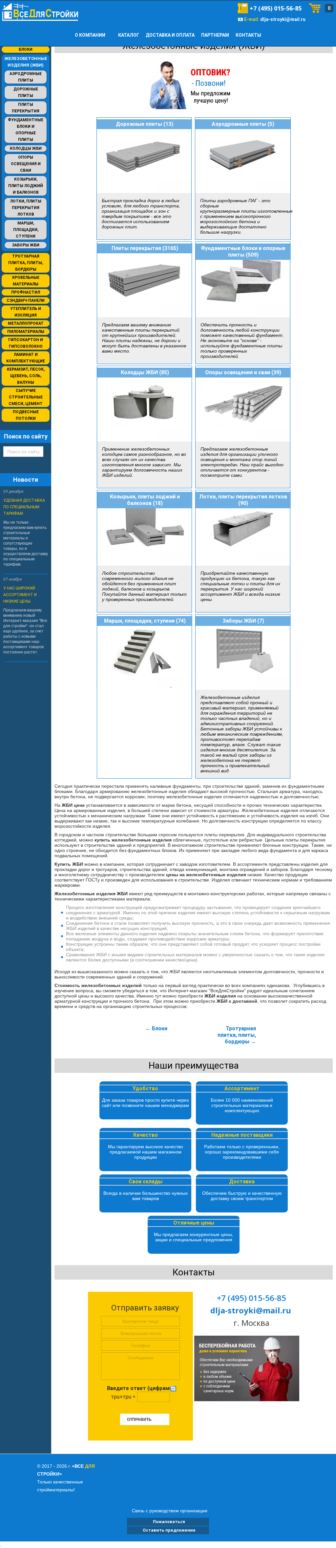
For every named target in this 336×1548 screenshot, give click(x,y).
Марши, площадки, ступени (25, 230)
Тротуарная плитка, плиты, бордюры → (237, 1035)
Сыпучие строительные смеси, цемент (26, 397)
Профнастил (25, 292)
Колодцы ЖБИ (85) (145, 372)
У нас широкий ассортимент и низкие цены (20, 595)
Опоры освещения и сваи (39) (243, 372)
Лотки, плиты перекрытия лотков (25, 208)
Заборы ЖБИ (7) (243, 621)
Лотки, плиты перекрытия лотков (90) (243, 499)
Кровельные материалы (25, 280)
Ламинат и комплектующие (25, 357)
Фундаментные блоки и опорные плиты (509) (243, 251)
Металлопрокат (26, 323)
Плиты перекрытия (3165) (145, 248)
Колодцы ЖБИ (26, 148)
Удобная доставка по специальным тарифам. (24, 507)
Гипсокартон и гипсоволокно (25, 343)
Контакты (248, 35)
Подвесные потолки (26, 415)
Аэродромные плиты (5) (243, 124)
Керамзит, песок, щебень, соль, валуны (26, 376)
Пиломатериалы (25, 331)
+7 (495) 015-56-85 (276, 8)
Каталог (128, 35)
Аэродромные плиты (26, 77)
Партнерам (215, 35)
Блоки (25, 49)
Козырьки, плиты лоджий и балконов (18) (145, 499)
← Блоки (156, 1028)
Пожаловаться (168, 1521)
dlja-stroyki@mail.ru (282, 19)
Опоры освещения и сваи (26, 164)
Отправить (139, 1419)
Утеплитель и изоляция (25, 312)
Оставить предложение (168, 1530)
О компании (90, 35)
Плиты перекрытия (25, 107)
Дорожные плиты (25, 92)
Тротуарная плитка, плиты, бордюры (25, 263)
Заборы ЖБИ (25, 245)
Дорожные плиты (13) (144, 124)
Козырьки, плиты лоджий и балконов (25, 186)
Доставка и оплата (170, 35)
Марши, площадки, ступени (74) (145, 621)
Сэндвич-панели (26, 300)
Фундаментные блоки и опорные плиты (25, 130)
